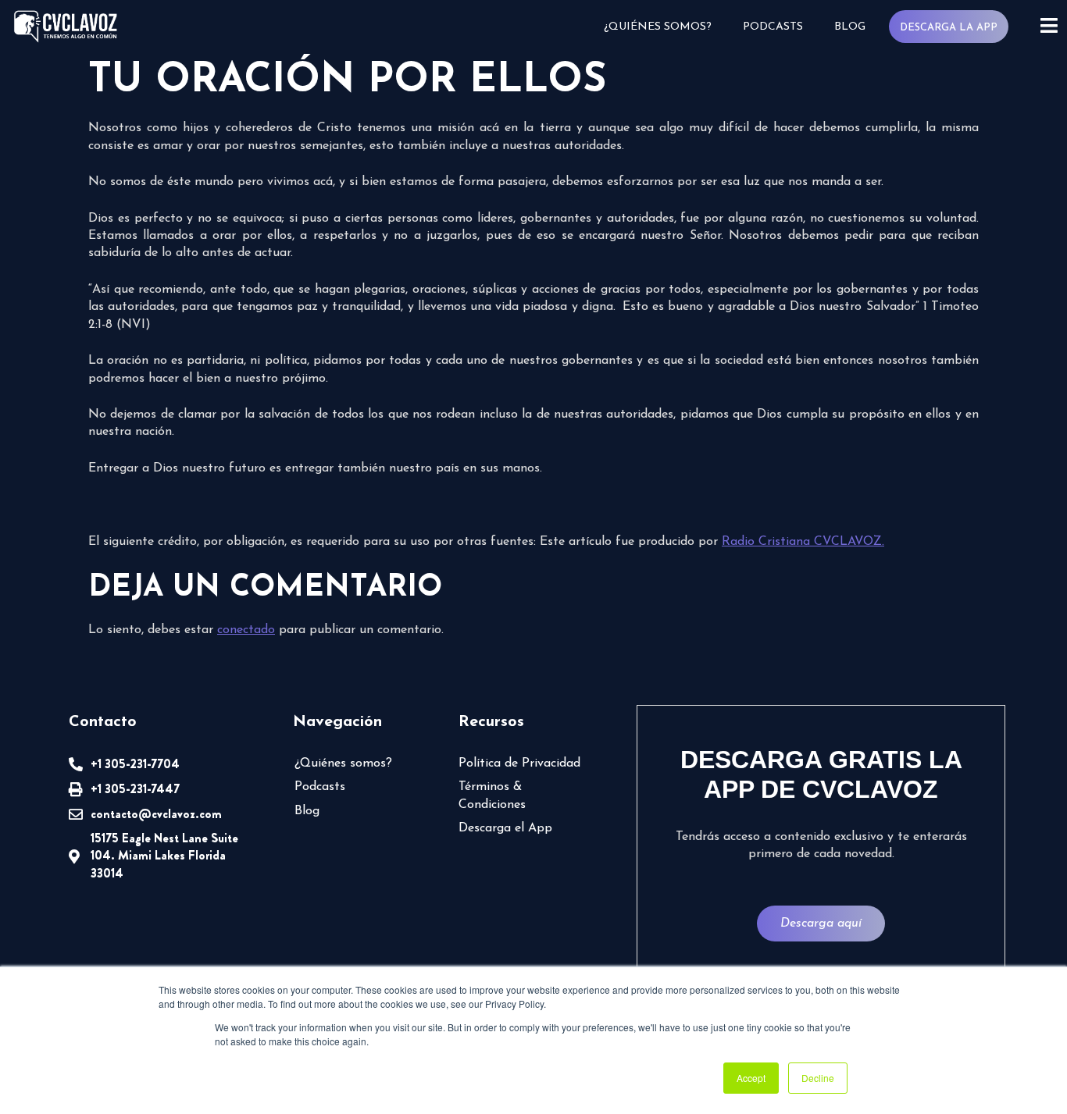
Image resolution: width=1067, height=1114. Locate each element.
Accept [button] (751, 1077)
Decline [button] (817, 1077)
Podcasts (773, 27)
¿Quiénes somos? (658, 27)
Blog (849, 27)
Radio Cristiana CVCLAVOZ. (803, 542)
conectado (246, 630)
